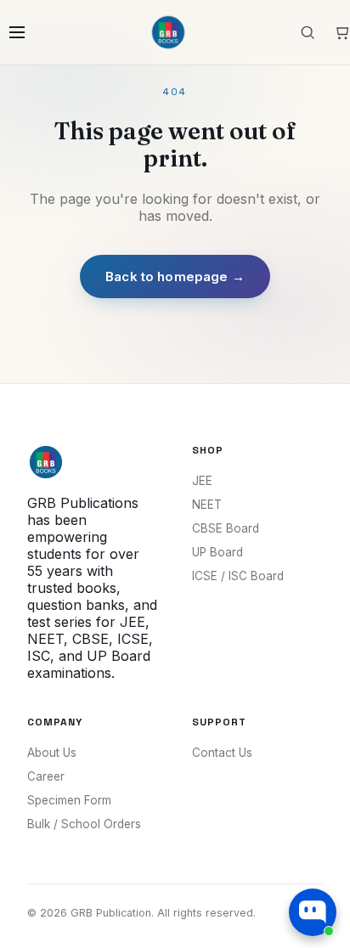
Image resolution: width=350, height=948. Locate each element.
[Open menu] (17, 32)
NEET (207, 504)
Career (46, 776)
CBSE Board (225, 528)
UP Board (217, 552)
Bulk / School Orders (84, 824)
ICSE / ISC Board (238, 576)
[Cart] (341, 32)
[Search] (307, 32)
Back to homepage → (175, 276)
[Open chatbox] (312, 912)
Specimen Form (69, 800)
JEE (202, 481)
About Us (51, 752)
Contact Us (222, 752)
